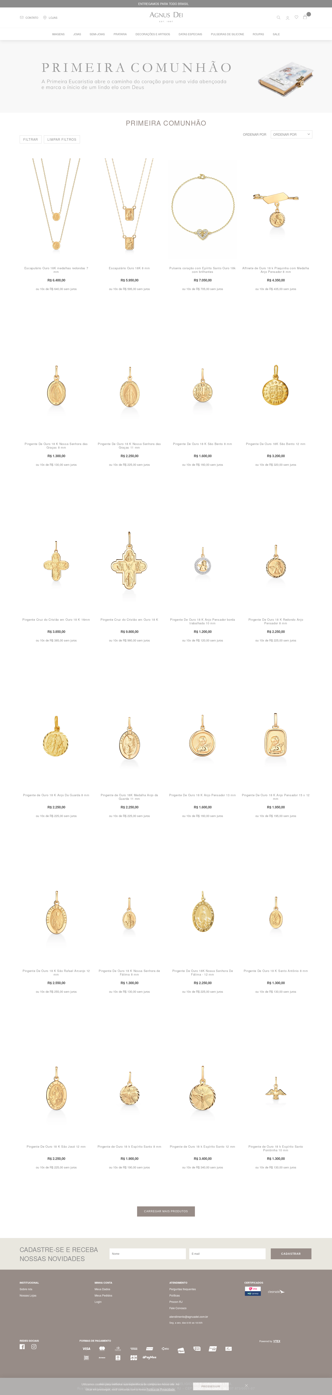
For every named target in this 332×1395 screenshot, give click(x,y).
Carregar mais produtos (166, 1211)
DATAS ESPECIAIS (190, 34)
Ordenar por (254, 134)
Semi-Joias (97, 34)
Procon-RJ (175, 1302)
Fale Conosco (178, 1308)
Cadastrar (291, 1253)
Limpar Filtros (61, 139)
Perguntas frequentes (182, 1289)
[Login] (287, 17)
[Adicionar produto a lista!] (89, 162)
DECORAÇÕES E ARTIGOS (153, 34)
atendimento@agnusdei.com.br (188, 1316)
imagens (58, 34)
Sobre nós (26, 1289)
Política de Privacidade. (161, 1389)
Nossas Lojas (28, 1295)
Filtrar (30, 139)
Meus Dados (102, 1289)
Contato (32, 17)
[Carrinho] (307, 17)
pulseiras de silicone (227, 34)
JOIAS (77, 34)
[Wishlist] (296, 18)
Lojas (53, 17)
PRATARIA (120, 34)
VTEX (276, 1341)
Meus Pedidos (103, 1295)
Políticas (174, 1295)
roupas (258, 34)
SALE (276, 34)
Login (98, 1302)
